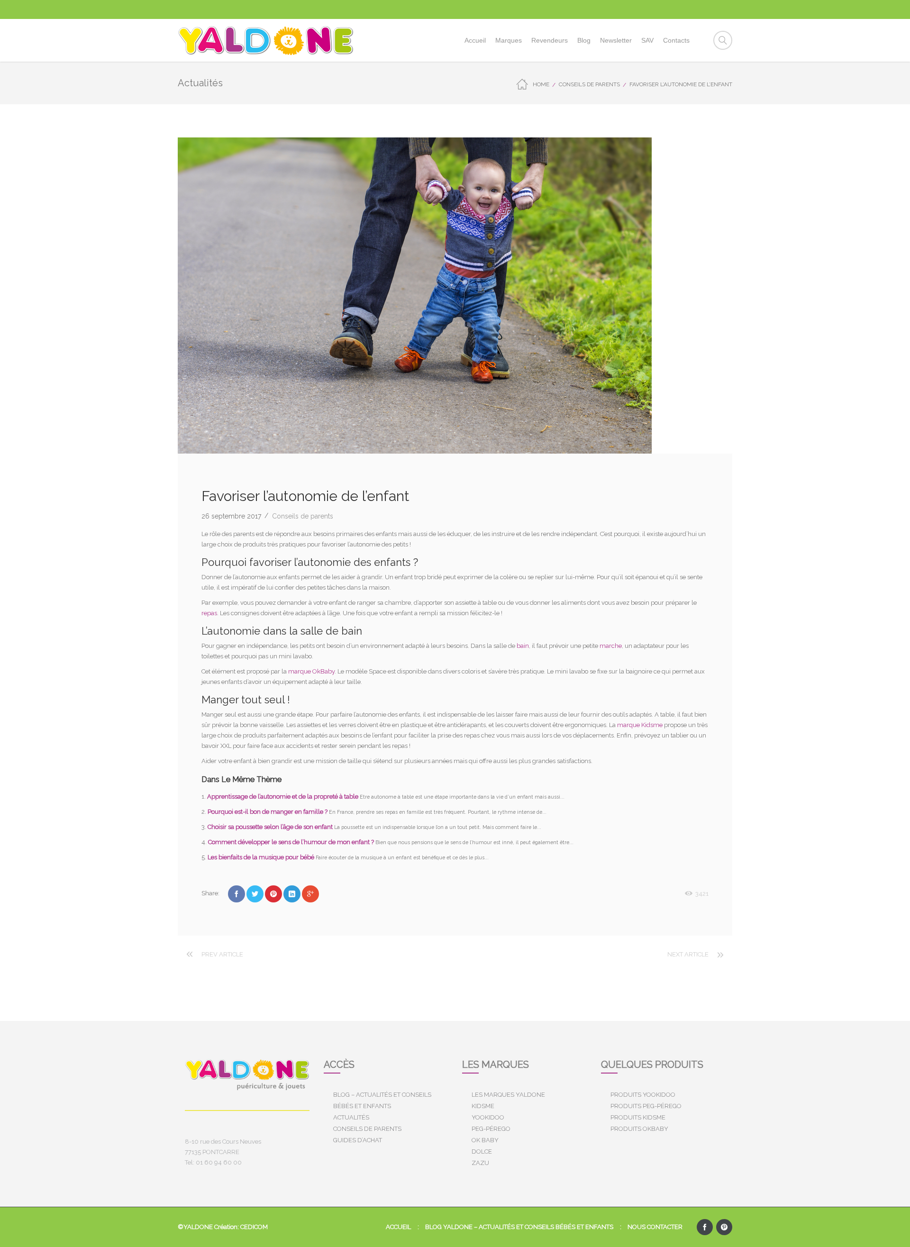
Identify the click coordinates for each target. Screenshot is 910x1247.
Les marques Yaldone (508, 1094)
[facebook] (705, 1227)
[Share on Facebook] (236, 893)
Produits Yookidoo (642, 1094)
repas (209, 613)
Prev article (222, 954)
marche (611, 645)
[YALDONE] (266, 40)
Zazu (480, 1162)
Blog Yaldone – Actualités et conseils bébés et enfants (519, 1226)
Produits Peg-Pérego (646, 1106)
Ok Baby (485, 1140)
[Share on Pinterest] (273, 893)
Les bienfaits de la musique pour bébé (262, 857)
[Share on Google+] (310, 893)
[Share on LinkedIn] (291, 893)
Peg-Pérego (491, 1128)
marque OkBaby (311, 671)
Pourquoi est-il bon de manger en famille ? (268, 811)
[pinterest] (724, 1227)
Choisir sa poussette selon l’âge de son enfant (271, 826)
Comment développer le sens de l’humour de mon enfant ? (291, 842)
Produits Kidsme (637, 1117)
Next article (688, 954)
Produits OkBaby (639, 1128)
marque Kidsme (640, 724)
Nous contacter (655, 1226)
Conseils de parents (589, 84)
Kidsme (483, 1106)
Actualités (351, 1117)
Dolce (482, 1151)
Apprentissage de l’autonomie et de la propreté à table (283, 796)
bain (523, 645)
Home (541, 84)
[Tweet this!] (255, 893)
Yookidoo (488, 1117)
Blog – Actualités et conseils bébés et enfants (382, 1100)
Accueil (398, 1226)
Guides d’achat (357, 1140)
